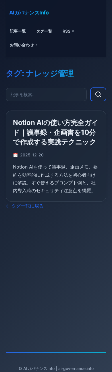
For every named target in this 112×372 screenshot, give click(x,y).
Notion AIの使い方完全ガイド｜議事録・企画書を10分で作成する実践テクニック (56, 132)
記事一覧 (18, 31)
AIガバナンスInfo (29, 13)
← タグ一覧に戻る (25, 206)
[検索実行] (98, 94)
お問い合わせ (22, 44)
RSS (66, 31)
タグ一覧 (44, 31)
